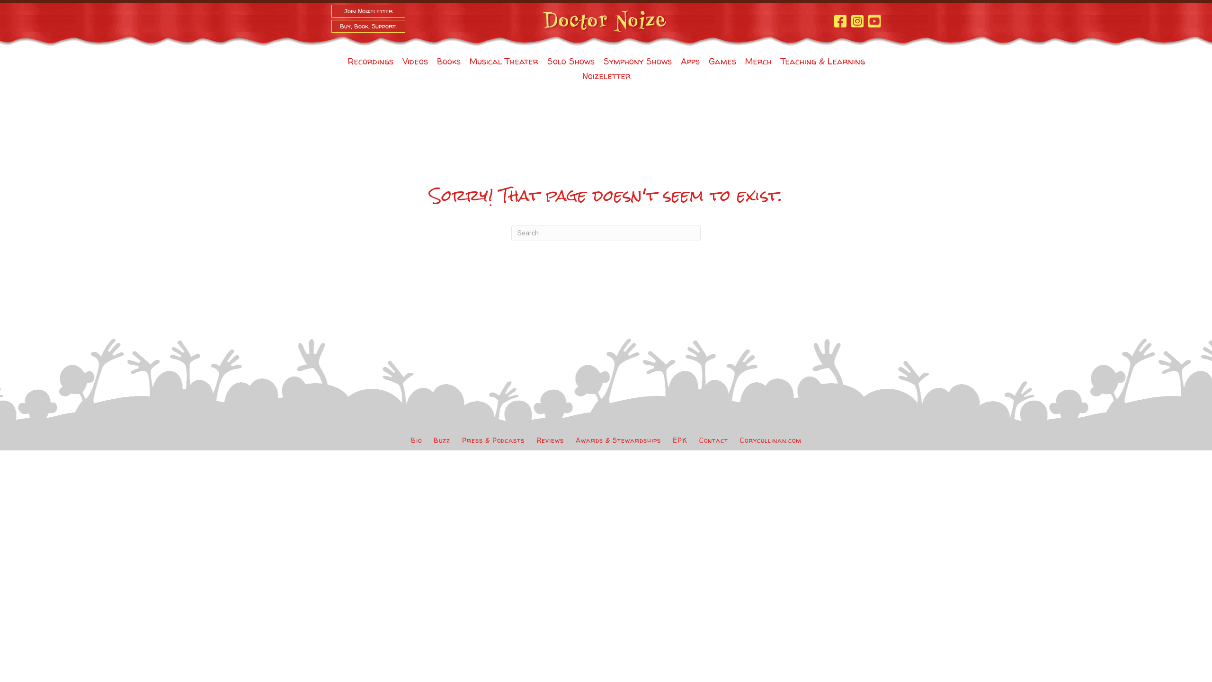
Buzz (442, 440)
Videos (415, 61)
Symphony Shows (638, 61)
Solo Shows (571, 61)
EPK (680, 440)
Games (722, 61)
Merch (758, 61)
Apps (690, 61)
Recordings (370, 61)
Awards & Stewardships (618, 440)
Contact (713, 440)
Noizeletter (606, 76)
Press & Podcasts (493, 440)
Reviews (550, 440)
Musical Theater (504, 61)
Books (449, 61)
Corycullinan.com (771, 440)
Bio (416, 440)
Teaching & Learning (823, 61)
